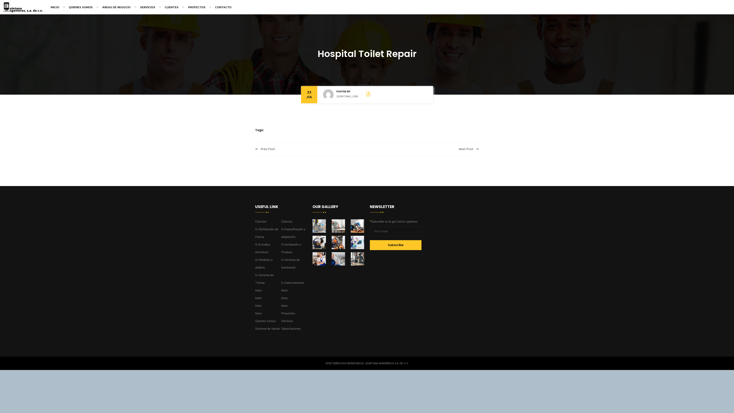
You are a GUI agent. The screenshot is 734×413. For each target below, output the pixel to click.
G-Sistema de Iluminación (290, 264)
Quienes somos (81, 7)
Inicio (55, 7)
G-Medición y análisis (264, 264)
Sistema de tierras (267, 329)
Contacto (223, 7)
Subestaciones (291, 329)
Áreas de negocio (116, 7)
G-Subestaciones (292, 283)
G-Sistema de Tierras (264, 279)
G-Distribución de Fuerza (266, 233)
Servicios (147, 7)
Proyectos (196, 7)
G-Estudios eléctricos (262, 248)
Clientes (172, 7)
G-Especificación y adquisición (293, 233)
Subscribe (396, 245)
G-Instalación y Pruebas (291, 248)
